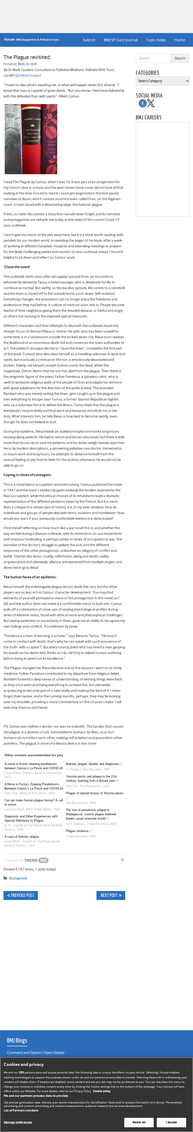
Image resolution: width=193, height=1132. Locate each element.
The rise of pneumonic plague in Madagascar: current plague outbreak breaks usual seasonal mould (91, 814)
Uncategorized (18, 878)
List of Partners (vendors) (21, 1110)
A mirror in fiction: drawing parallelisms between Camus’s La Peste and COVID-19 (33, 766)
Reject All (139, 1122)
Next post (109, 895)
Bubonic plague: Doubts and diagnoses (92, 764)
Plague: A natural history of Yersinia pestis (95, 793)
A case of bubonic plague (21, 836)
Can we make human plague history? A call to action (33, 802)
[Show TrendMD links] (122, 860)
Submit (89, 40)
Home (179, 40)
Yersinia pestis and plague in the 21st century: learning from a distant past (91, 778)
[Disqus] (64, 963)
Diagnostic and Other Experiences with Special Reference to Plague (30, 818)
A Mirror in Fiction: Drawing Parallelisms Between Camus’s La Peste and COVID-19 (33, 786)
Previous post (22, 895)
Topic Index (156, 40)
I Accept (171, 1122)
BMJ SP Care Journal (120, 40)
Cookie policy (102, 1091)
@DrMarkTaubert (27, 75)
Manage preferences (18, 1122)
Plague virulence (77, 831)
